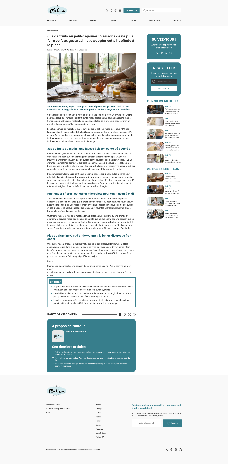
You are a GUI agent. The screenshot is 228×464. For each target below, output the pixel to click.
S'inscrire (174, 423)
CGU (48, 413)
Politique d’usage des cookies (58, 409)
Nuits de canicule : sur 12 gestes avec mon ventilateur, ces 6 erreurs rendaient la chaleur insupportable (172, 113)
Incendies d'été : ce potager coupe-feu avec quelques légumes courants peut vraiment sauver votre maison (91, 365)
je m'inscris (162, 88)
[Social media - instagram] (120, 10)
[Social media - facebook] (111, 10)
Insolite (177, 21)
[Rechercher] (144, 10)
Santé (56, 30)
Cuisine (133, 21)
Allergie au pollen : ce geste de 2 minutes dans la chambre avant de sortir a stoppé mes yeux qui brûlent (172, 162)
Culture (73, 21)
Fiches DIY (100, 437)
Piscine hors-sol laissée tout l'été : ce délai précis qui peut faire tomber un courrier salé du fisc (92, 359)
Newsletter (132, 10)
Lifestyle (51, 21)
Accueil (50, 30)
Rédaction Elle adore (78, 50)
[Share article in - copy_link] (120, 314)
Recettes (99, 429)
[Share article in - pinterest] (134, 314)
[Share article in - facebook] (125, 314)
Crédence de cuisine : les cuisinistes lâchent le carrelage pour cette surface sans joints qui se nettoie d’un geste (92, 353)
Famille (113, 21)
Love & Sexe (154, 21)
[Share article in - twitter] (129, 314)
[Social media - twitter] (107, 10)
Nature (93, 21)
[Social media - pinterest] (115, 10)
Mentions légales (53, 405)
